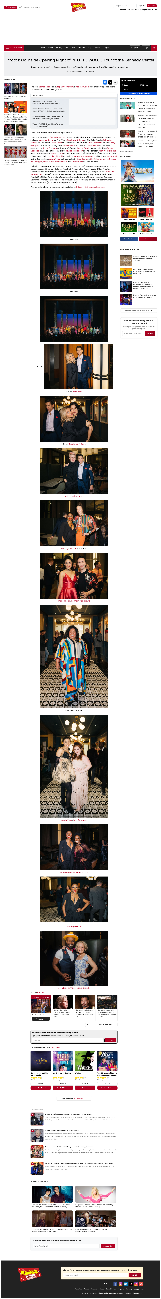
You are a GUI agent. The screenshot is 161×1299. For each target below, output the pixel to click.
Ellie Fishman (96, 159)
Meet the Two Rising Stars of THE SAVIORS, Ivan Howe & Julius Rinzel (147, 144)
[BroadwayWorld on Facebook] (115, 1284)
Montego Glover (46, 140)
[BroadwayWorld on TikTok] (131, 1284)
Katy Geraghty (80, 820)
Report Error (138, 1289)
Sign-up (142, 6)
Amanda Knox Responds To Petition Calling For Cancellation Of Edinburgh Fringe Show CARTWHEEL (147, 121)
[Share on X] (110, 82)
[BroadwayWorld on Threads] (136, 1284)
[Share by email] (115, 82)
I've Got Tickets (41, 1088)
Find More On (72, 1098)
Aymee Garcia (83, 148)
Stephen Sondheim (65, 86)
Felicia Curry (57, 153)
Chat (66, 48)
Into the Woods (82, 86)
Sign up (150, 333)
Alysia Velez (54, 159)
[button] (154, 48)
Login (146, 48)
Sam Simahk (77, 161)
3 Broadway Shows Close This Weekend (15, 92)
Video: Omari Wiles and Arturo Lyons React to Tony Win (68, 1114)
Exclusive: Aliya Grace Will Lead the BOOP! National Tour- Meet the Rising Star (15, 157)
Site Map (129, 1289)
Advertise (78, 1289)
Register (134, 48)
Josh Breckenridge (107, 150)
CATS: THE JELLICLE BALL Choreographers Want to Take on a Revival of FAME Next (79, 1163)
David (68, 150)
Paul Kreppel (36, 161)
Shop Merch (12, 7)
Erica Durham (83, 159)
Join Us (101, 1289)
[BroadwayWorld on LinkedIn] (126, 1284)
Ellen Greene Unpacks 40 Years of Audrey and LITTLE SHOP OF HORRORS (147, 134)
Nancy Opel (93, 145)
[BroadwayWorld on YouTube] (141, 1284)
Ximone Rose (61, 161)
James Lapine (45, 86)
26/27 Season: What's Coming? (30, 7)
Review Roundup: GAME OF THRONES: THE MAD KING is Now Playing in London (48, 117)
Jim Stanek (112, 156)
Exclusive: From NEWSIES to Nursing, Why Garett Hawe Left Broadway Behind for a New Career (15, 135)
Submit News (111, 1289)
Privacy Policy (137, 1293)
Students (81, 48)
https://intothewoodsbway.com (91, 187)
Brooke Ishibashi (55, 156)
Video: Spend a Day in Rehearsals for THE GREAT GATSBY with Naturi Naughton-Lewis (49, 110)
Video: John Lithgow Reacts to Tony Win (61, 1130)
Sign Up (135, 1275)
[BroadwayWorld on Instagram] (120, 1284)
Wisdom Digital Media (107, 1293)
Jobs (73, 48)
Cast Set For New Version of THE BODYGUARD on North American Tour (46, 102)
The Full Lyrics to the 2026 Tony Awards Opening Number (69, 1147)
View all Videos (126, 152)
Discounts (148, 239)
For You (40, 992)
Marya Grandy (109, 159)
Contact (94, 1289)
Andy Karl (77, 391)
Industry (59, 48)
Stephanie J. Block (75, 140)
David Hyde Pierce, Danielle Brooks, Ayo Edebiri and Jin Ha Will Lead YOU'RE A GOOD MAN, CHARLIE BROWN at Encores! (15, 112)
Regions (121, 1289)
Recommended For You (129, 249)
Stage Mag (107, 48)
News (43, 48)
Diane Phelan (68, 145)
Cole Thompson (95, 142)
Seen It (40, 1084)
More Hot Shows (129, 239)
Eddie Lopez (48, 161)
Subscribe (107, 1246)
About (86, 1289)
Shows (50, 48)
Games (97, 48)
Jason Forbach (50, 148)
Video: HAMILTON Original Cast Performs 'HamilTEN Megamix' (48, 125)
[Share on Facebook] (105, 82)
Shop (90, 48)
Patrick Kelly (77, 150)
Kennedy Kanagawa (83, 156)
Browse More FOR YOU (99, 1025)
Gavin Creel (56, 142)
